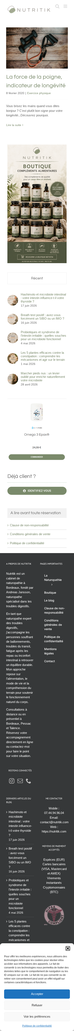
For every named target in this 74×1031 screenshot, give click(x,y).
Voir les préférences (37, 1016)
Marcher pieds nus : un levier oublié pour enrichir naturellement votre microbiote (43, 376)
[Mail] (20, 780)
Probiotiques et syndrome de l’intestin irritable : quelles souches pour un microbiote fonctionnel (43, 335)
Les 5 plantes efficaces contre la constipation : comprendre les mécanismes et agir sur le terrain (43, 356)
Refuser (37, 1005)
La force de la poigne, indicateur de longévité (37, 39)
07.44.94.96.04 (54, 813)
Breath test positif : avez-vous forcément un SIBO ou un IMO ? (42, 316)
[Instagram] (11, 780)
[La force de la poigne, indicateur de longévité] (37, 48)
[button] (68, 948)
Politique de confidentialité (37, 1025)
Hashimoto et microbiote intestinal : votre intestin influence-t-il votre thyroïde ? (43, 298)
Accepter (37, 994)
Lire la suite (13, 125)
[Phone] (28, 780)
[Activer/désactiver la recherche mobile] (57, 6)
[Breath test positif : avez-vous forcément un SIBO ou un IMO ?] (12, 316)
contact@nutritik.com (54, 822)
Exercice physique (37, 59)
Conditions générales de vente (30, 534)
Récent (37, 278)
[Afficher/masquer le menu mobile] (66, 6)
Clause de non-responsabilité (29, 525)
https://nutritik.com (54, 831)
